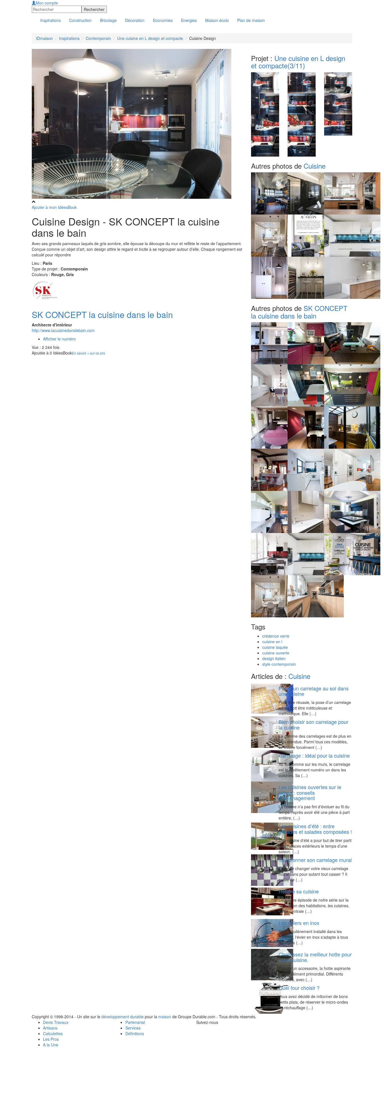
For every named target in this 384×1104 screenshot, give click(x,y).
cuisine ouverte (275, 653)
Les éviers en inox (299, 922)
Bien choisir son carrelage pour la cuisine (313, 724)
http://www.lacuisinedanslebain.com (63, 330)
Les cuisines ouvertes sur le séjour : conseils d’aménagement (310, 792)
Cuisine (315, 166)
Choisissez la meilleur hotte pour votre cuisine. (315, 957)
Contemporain (98, 38)
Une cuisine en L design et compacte (150, 38)
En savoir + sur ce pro (88, 353)
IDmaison (44, 38)
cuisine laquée (275, 647)
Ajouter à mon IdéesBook (54, 207)
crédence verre (275, 636)
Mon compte (47, 3)
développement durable (122, 1016)
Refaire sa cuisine (299, 891)
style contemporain (279, 664)
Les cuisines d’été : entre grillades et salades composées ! (315, 828)
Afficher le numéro (59, 339)
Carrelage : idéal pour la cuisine (314, 755)
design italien (274, 658)
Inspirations (69, 38)
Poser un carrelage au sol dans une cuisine (314, 691)
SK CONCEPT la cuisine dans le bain (102, 314)
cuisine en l (272, 641)
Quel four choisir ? (299, 987)
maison (164, 1016)
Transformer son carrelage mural (315, 859)
